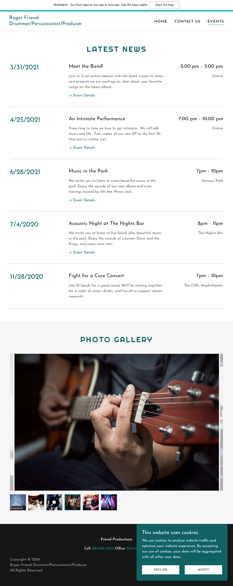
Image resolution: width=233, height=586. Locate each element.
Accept (203, 569)
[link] (46, 24)
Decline (160, 569)
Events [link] (216, 21)
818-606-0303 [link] (103, 548)
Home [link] (160, 21)
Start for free (164, 5)
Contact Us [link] (187, 21)
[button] (82, 95)
